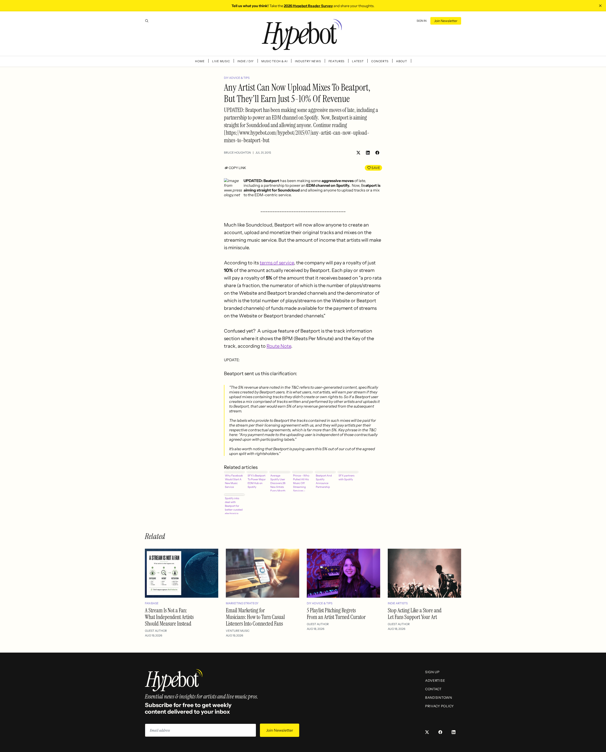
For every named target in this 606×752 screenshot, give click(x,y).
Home (200, 61)
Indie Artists (398, 603)
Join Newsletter (445, 21)
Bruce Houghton (237, 152)
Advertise (435, 680)
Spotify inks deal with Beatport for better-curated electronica (234, 505)
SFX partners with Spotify (346, 477)
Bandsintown (438, 697)
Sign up (432, 672)
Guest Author (156, 630)
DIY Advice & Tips (237, 78)
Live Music (221, 61)
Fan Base (152, 603)
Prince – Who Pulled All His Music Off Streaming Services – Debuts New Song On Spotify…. (301, 482)
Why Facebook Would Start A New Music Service (234, 481)
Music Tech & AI (274, 61)
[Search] (147, 21)
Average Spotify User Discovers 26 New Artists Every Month (277, 482)
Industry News (308, 61)
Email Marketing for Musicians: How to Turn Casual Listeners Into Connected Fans (255, 617)
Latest (358, 61)
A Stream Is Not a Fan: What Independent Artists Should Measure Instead (169, 617)
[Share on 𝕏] (358, 152)
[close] (600, 5)
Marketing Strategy (242, 603)
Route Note (279, 346)
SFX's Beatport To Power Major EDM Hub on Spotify (257, 481)
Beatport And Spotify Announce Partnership (324, 481)
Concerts (379, 61)
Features (337, 61)
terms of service (277, 263)
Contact (433, 689)
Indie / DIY (245, 61)
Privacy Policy (439, 706)
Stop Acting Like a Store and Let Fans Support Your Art (414, 614)
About (401, 61)
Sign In (422, 20)
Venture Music (238, 630)
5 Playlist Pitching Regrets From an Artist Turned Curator (336, 614)
